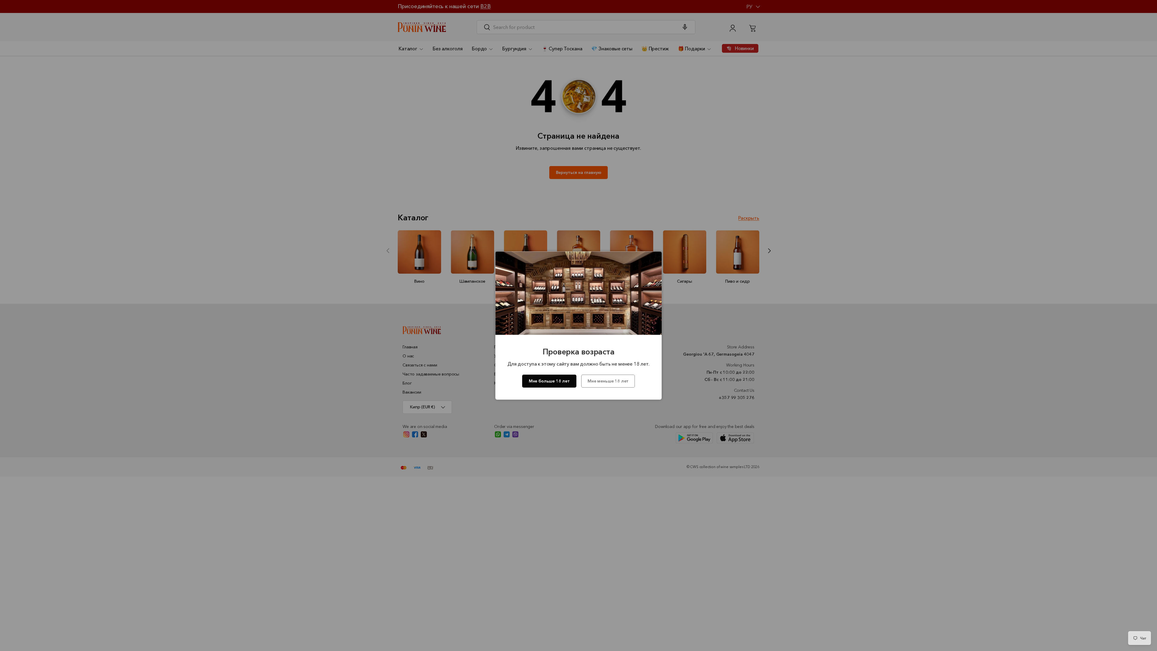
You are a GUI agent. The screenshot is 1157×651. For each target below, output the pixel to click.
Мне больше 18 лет (549, 381)
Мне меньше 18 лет (608, 381)
